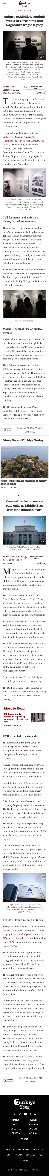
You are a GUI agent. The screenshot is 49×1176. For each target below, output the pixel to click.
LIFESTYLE (16, 1128)
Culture (29, 11)
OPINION (33, 1133)
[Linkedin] (35, 1114)
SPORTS (16, 1133)
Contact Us (38, 1149)
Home (20, 11)
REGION (33, 1120)
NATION (15, 1120)
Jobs (9, 1155)
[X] (14, 1114)
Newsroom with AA (14, 556)
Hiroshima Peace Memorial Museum (21, 140)
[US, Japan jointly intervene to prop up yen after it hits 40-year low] (38, 717)
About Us (10, 1149)
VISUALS (24, 1139)
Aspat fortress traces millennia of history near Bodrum (24, 482)
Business (7, 725)
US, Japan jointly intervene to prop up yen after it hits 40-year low (16, 718)
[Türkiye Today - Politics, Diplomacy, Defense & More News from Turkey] (24, 4)
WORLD (16, 1124)
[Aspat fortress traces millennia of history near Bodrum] (24, 462)
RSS (40, 1155)
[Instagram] (20, 1114)
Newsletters (23, 1149)
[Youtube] (25, 1114)
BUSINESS (33, 1124)
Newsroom (10, 86)
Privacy (19, 1155)
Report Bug (25, 1160)
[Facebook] (30, 1114)
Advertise (30, 1155)
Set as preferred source (36, 87)
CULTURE (33, 1128)
